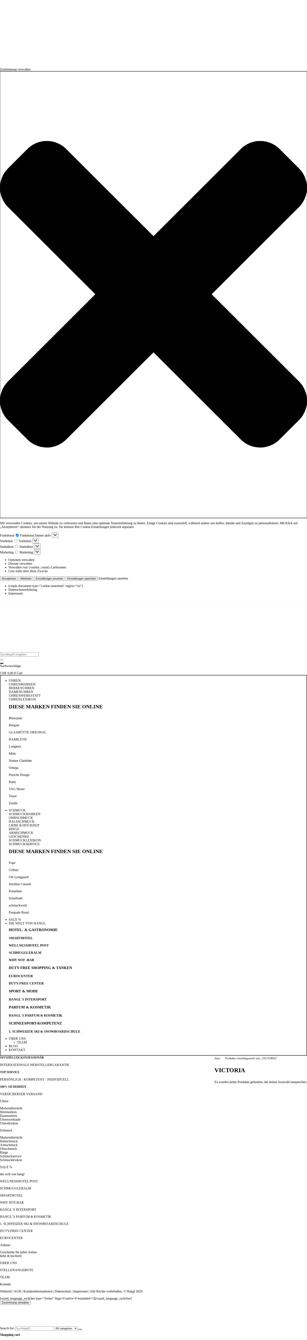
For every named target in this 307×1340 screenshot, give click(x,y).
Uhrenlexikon (9, 1123)
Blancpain (15, 718)
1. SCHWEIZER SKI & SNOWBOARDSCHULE (44, 1031)
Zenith (13, 803)
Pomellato (15, 891)
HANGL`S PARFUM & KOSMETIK (35, 1015)
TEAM (5, 1277)
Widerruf (6, 1291)
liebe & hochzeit (11, 1256)
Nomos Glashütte (20, 760)
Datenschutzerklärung (22, 589)
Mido (12, 753)
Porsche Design (19, 775)
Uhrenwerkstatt (10, 1119)
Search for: (7, 1328)
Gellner (14, 870)
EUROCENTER (21, 976)
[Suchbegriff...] (1, 663)
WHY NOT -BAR (21, 960)
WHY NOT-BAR (12, 1202)
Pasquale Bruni (19, 912)
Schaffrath (15, 898)
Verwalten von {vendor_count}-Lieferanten (37, 567)
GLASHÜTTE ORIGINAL (27, 732)
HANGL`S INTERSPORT (28, 999)
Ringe (4, 1152)
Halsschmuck (9, 1141)
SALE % (6, 1167)
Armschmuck (9, 1145)
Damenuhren (8, 1116)
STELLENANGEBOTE (16, 1270)
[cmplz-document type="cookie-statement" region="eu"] (45, 586)
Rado (12, 782)
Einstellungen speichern (81, 578)
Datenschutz (63, 1291)
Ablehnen (26, 578)
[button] (153, 294)
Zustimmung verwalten (15, 1302)
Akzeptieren (9, 578)
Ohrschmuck (8, 1148)
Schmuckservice (11, 1156)
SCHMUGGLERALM (25, 952)
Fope (12, 863)
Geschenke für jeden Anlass (18, 1252)
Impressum (15, 593)
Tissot (12, 796)
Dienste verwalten (20, 563)
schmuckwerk (18, 905)
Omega (13, 767)
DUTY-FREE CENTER (26, 983)
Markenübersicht (11, 1108)
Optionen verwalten (21, 560)
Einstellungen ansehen (49, 578)
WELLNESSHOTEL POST (29, 945)
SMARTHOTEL (21, 938)
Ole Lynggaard (19, 877)
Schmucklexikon (11, 1160)
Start (217, 1058)
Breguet (14, 725)
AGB (17, 1291)
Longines (15, 746)
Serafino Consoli (20, 884)
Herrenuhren (8, 1112)
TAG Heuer (17, 789)
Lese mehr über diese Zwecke (28, 571)
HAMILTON (18, 739)
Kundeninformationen (37, 1291)
